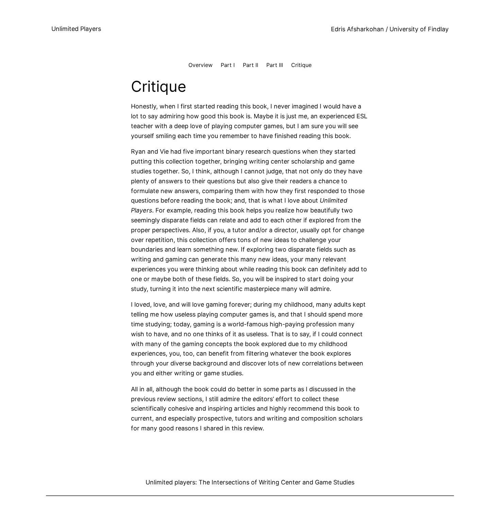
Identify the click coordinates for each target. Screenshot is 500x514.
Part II (250, 65)
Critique (301, 65)
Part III (274, 65)
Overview (200, 65)
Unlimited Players (76, 28)
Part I (228, 65)
